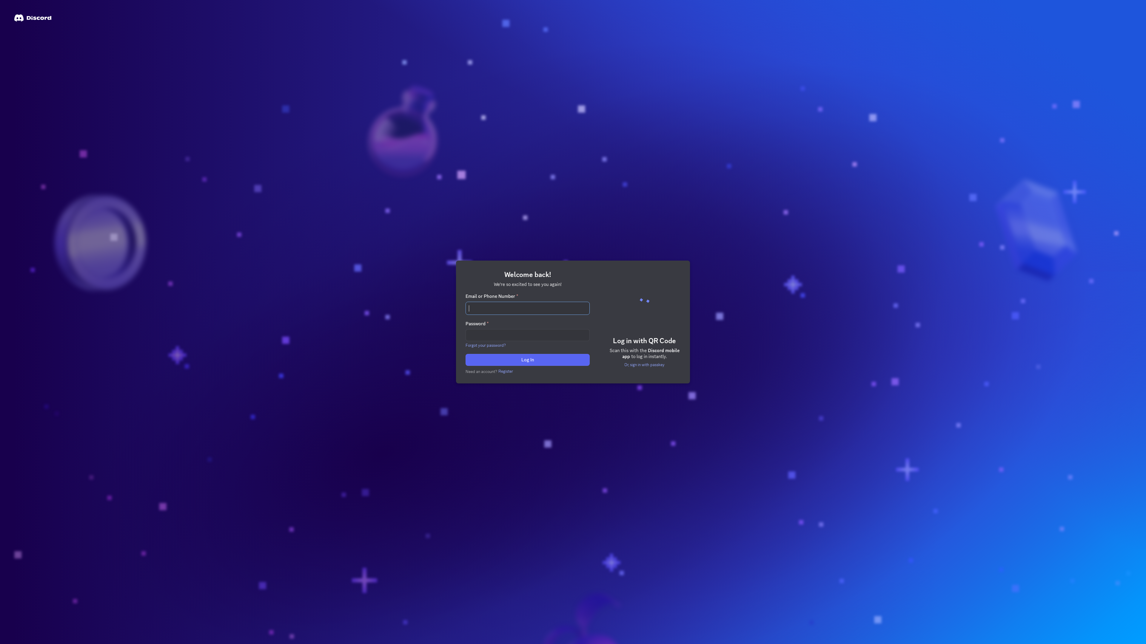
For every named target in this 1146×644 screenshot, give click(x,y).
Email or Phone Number (492, 296)
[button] (486, 345)
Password (477, 324)
